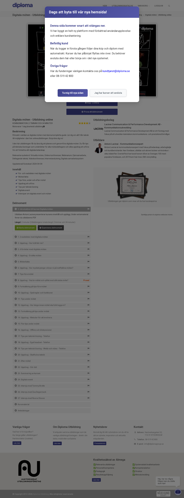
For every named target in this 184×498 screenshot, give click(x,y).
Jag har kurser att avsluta (108, 93)
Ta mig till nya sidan (72, 93)
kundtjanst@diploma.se (116, 71)
